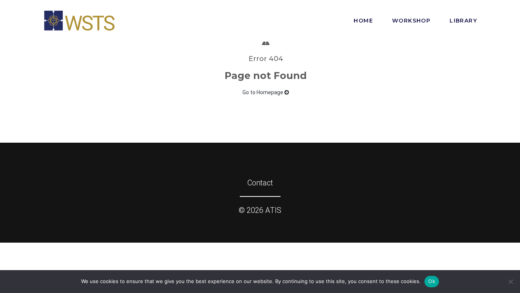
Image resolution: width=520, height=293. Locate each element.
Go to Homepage (263, 92)
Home (363, 20)
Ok (431, 281)
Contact (260, 182)
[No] (510, 281)
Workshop (411, 20)
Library (463, 20)
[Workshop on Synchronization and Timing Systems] (79, 19)
